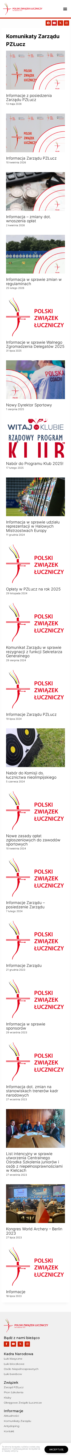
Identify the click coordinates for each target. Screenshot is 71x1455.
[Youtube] (54, 23)
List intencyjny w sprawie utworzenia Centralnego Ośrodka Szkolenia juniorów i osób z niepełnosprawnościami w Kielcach (34, 1162)
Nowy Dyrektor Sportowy (29, 405)
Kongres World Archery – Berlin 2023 (34, 1231)
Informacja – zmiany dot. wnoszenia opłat (28, 219)
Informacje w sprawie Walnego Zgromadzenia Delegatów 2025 (35, 344)
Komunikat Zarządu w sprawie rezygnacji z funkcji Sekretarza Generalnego (34, 651)
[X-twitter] (60, 23)
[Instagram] (66, 23)
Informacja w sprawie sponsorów (25, 1026)
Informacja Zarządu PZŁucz (31, 158)
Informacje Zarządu (24, 966)
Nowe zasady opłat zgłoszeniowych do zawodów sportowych (33, 840)
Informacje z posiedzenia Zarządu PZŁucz (29, 98)
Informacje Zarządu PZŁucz (31, 714)
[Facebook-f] (6, 1344)
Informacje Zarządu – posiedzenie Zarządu (25, 905)
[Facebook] (48, 23)
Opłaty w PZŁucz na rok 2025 (33, 589)
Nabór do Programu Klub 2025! (34, 464)
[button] (65, 9)
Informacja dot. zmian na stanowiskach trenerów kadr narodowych (32, 1091)
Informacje (15, 1292)
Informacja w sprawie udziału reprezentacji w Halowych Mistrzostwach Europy (33, 526)
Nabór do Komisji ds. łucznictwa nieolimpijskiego (31, 775)
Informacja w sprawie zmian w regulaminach (34, 281)
